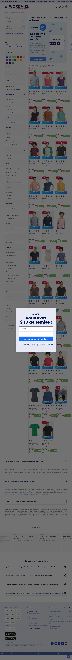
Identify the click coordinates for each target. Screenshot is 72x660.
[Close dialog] (53, 310)
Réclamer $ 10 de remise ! (36, 339)
